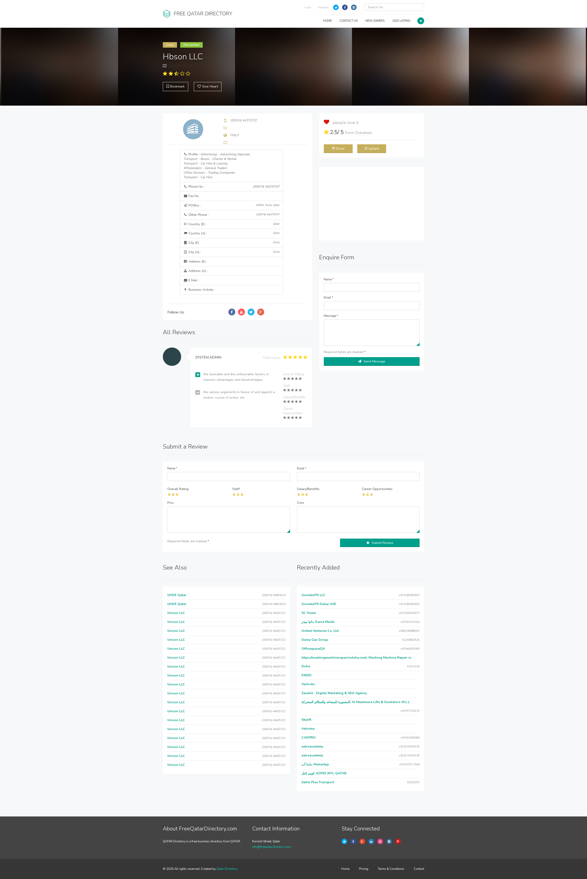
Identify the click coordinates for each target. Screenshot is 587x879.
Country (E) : (234, 224)
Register (323, 7)
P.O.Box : (234, 205)
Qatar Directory (226, 869)
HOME (327, 21)
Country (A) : (234, 233)
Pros (170, 503)
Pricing (363, 869)
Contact (419, 869)
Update (373, 148)
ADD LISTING (401, 21)
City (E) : (234, 243)
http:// (234, 135)
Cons (300, 503)
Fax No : (194, 196)
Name (329, 279)
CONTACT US (349, 21)
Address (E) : (197, 261)
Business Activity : (201, 290)
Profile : (216, 165)
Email (328, 298)
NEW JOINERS (375, 21)
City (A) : (234, 252)
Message (331, 316)
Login (307, 7)
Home (345, 869)
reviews (363, 132)
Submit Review (382, 543)
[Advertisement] (372, 204)
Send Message (374, 361)
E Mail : (193, 280)
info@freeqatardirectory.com (271, 847)
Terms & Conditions (391, 869)
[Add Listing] (420, 20)
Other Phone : (234, 215)
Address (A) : (198, 271)
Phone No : (234, 186)
